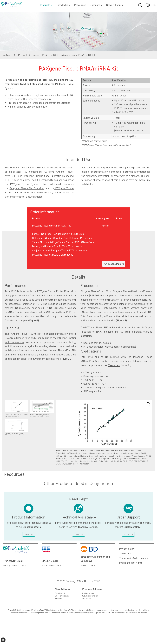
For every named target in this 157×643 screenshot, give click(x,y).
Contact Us (28, 534)
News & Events (114, 4)
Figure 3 (121, 320)
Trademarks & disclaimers (133, 558)
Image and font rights (130, 562)
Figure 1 (33, 320)
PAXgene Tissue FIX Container (27, 188)
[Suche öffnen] (140, 5)
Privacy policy (127, 548)
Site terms (125, 553)
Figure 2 (65, 358)
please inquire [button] (116, 263)
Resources (80, 4)
